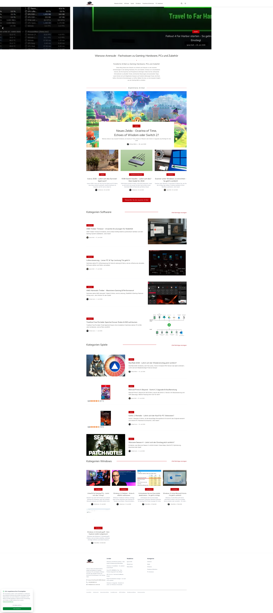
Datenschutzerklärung (8, 601)
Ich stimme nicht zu (17, 605)
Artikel (109, 558)
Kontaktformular (114, 592)
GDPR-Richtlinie (122, 592)
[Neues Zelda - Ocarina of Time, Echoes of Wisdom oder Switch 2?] (136, 119)
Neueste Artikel (118, 3)
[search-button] (181, 3)
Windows (138, 3)
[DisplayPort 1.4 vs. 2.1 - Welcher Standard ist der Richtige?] (136, 28)
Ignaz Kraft (129, 561)
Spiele (132, 3)
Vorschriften (88, 592)
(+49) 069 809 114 (92, 582)
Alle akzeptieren (17, 608)
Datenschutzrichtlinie (104, 592)
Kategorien (150, 558)
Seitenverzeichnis (141, 592)
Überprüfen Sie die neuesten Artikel (136, 200)
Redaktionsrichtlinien (131, 592)
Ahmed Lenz (130, 564)
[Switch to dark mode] (185, 3)
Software (126, 3)
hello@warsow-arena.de (94, 584)
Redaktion (130, 558)
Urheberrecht (95, 592)
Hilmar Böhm (130, 566)
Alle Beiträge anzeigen (179, 212)
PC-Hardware (159, 3)
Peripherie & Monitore (148, 3)
